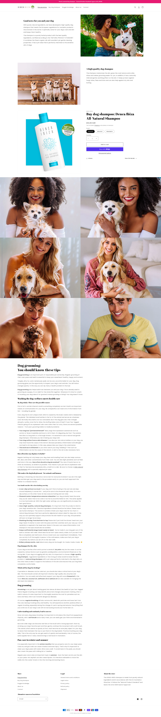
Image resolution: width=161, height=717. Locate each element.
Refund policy (65, 686)
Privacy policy (65, 683)
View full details (130, 158)
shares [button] (90, 158)
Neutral (90, 131)
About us (20, 686)
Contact (20, 689)
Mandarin (110, 131)
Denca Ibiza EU (77, 713)
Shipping (97, 125)
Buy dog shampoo (23, 680)
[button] (135, 7)
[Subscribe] (46, 699)
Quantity (88, 135)
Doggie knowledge (23, 683)
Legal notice (64, 680)
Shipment (64, 689)
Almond (99, 131)
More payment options (105, 153)
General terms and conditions (70, 677)
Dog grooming (22, 677)
